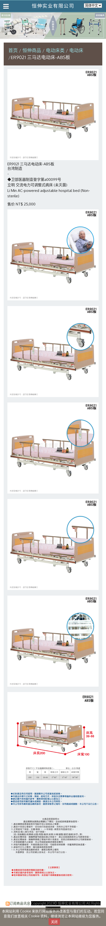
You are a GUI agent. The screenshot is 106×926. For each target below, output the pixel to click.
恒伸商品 (32, 50)
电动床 (76, 50)
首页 (13, 50)
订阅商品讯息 (20, 903)
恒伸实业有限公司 (53, 6)
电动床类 (55, 50)
